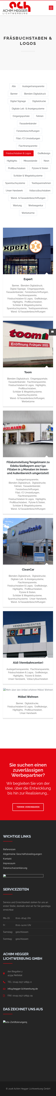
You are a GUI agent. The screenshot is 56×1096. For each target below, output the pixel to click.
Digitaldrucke (39, 101)
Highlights (12, 161)
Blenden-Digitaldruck (35, 93)
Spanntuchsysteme (15, 183)
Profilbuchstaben (16, 168)
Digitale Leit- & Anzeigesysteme (28, 108)
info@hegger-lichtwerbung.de (23, 989)
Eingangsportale (21, 116)
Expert (28, 279)
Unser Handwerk (14, 190)
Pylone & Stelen (40, 168)
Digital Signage (18, 101)
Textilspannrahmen (41, 183)
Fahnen (39, 116)
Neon (46, 161)
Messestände (30, 161)
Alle (14, 86)
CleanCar (28, 569)
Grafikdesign (44, 153)
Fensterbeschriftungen (28, 131)
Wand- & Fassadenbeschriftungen (28, 198)
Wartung (17, 205)
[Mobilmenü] (51, 8)
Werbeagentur (35, 205)
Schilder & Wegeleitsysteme (28, 175)
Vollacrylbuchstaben (39, 190)
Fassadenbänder (28, 123)
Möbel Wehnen (28, 696)
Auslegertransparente (33, 86)
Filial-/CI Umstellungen (28, 138)
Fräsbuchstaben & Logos (18, 153)
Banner (14, 93)
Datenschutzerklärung (15, 868)
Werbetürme (28, 213)
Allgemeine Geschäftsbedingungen (22, 854)
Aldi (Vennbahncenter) (28, 662)
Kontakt (7, 858)
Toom (28, 372)
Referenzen (9, 849)
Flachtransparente (28, 146)
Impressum (9, 863)
